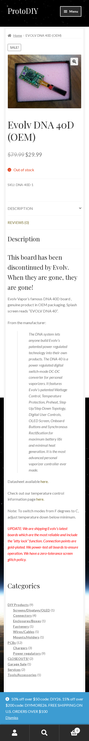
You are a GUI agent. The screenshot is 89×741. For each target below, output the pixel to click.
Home (17, 35)
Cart (68, 728)
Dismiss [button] (11, 717)
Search (44, 733)
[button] (74, 61)
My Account (15, 733)
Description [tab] (20, 208)
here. (44, 481)
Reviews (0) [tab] (18, 222)
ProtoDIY (23, 10)
